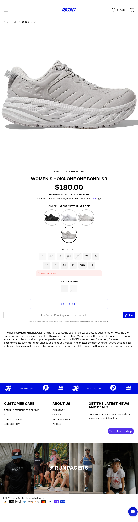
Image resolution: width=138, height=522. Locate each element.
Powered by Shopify (35, 498)
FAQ (6, 414)
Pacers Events (61, 419)
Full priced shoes (21, 22)
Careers (57, 414)
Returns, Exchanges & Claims (21, 410)
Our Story (58, 410)
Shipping (54, 194)
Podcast (57, 424)
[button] (6, 10)
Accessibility (12, 424)
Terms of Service (14, 419)
